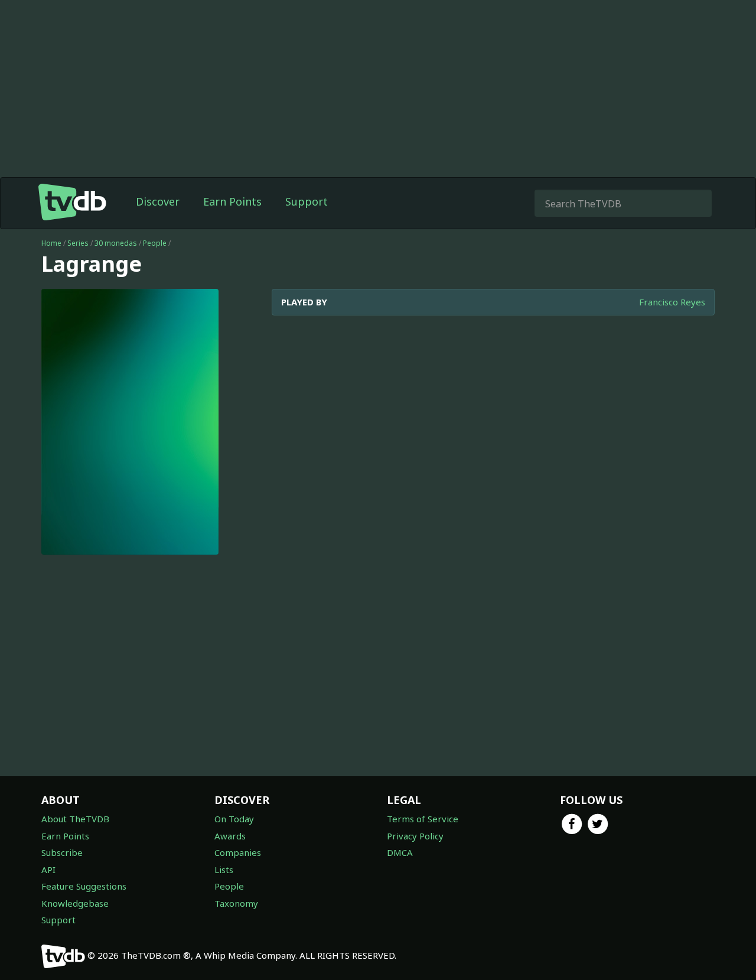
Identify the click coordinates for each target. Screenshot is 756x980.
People (155, 243)
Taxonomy (236, 903)
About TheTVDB (75, 819)
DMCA (400, 852)
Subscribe (62, 852)
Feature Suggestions (83, 886)
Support (306, 201)
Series (78, 243)
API (48, 869)
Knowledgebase (75, 903)
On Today (234, 819)
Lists (223, 869)
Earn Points (232, 201)
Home (51, 243)
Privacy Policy (415, 836)
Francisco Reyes (672, 302)
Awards (230, 836)
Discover (158, 201)
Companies (237, 852)
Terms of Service (422, 819)
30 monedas (115, 243)
